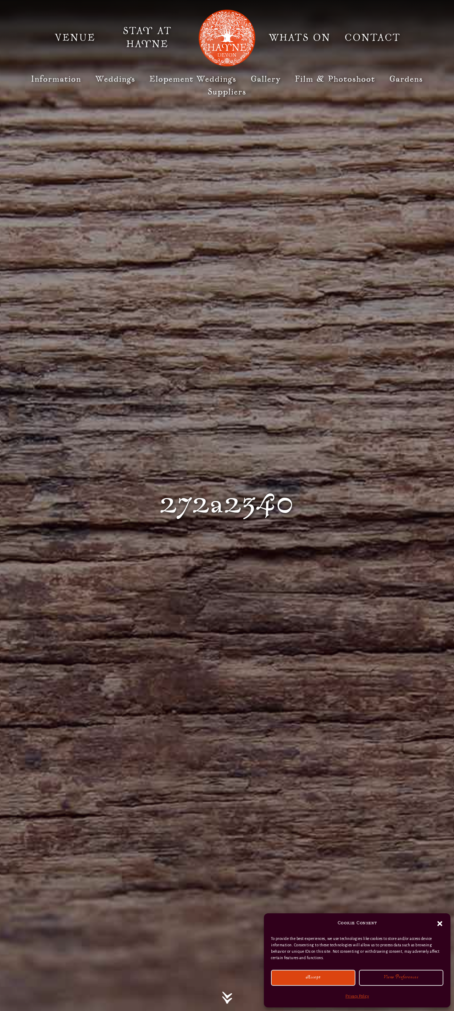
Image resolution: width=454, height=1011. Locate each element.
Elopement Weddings (193, 79)
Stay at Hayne (147, 38)
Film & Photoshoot (335, 79)
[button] (439, 923)
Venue (75, 38)
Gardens (406, 79)
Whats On (300, 38)
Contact (372, 38)
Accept (313, 978)
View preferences (401, 978)
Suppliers (227, 92)
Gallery (266, 79)
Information (56, 79)
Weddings (115, 79)
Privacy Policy (357, 996)
